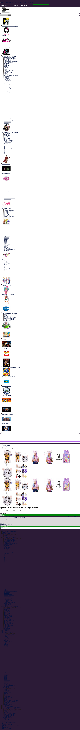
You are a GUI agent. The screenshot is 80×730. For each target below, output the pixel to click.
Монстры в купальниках (8, 85)
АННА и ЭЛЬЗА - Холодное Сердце (10, 184)
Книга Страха (6, 78)
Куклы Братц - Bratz (5, 687)
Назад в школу (6, 146)
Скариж (5, 106)
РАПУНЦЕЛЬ (6, 196)
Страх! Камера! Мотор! (8, 112)
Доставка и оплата (5, 9)
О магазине (4, 8)
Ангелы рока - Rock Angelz (9, 268)
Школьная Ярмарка (7, 121)
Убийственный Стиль (8, 116)
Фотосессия (6, 119)
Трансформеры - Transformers (7, 726)
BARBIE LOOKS (6, 214)
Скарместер (6, 107)
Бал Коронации (7, 136)
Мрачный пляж (7, 91)
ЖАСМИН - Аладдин (7, 189)
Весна (5, 137)
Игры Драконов (7, 143)
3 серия (5, 241)
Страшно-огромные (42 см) (9, 113)
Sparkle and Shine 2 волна (8, 229)
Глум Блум (6, 74)
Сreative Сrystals (7, 230)
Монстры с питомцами (8, 89)
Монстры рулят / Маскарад (9, 88)
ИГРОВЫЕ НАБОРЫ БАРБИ (9, 216)
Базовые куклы (7, 133)
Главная (3, 7)
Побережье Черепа (7, 98)
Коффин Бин (6, 81)
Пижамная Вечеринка (8, 235)
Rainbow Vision (6, 247)
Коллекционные (7, 244)
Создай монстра (7, 109)
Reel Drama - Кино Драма (8, 62)
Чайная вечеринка (7, 153)
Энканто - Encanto (7, 320)
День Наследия (7, 138)
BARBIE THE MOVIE (7, 211)
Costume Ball (6, 245)
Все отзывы (2, 442)
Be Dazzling (6, 228)
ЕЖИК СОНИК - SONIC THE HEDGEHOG (9, 722)
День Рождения (7, 139)
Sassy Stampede (7, 261)
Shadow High (6, 233)
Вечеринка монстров (8, 72)
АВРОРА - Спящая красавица (9, 183)
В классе (5, 73)
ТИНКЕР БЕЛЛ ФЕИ (7, 199)
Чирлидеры (6, 239)
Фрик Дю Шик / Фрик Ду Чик (9, 120)
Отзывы (3, 11)
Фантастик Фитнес (7, 117)
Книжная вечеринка (7, 144)
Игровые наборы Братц (8, 273)
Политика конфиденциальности (6, 519)
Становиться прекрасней (8, 150)
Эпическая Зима (7, 154)
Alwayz (5, 265)
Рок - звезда (6, 237)
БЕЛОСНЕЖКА (6, 188)
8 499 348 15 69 (35, 1)
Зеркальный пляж (7, 142)
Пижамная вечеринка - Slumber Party (11, 271)
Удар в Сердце (6, 152)
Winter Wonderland (7, 231)
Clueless (5, 260)
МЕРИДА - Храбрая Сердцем (9, 191)
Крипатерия (6, 83)
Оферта (1, 520)
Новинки (4, 532)
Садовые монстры (7, 105)
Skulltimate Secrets (7, 60)
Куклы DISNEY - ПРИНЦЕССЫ (7, 632)
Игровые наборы (7, 65)
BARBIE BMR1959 (7, 215)
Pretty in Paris (6, 227)
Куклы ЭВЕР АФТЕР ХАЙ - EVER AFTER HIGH (10, 606)
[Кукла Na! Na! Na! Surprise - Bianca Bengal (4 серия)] (7, 463)
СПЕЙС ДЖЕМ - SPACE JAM (7, 724)
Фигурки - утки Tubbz (6, 723)
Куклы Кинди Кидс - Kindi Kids (7, 706)
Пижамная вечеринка (8, 97)
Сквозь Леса (6, 149)
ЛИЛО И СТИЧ (6, 190)
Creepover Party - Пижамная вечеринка (11, 61)
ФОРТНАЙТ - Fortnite (6, 727)
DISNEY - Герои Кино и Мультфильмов (9, 708)
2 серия (5, 242)
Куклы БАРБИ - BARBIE (6, 650)
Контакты (4, 10)
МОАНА (5, 192)
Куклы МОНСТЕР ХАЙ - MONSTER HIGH (9, 537)
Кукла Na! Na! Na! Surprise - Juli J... (73, 516)
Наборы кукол (6, 66)
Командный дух (7, 79)
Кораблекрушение (7, 80)
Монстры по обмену (7, 87)
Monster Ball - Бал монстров (9, 59)
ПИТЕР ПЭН (6, 194)
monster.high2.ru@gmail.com (19, 517)
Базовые (5, 64)
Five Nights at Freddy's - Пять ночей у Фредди (10, 721)
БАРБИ (5, 209)
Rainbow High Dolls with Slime (9, 232)
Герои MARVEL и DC (5, 719)
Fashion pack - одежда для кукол (10, 249)
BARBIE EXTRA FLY (7, 212)
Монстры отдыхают (7, 86)
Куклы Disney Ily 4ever (6, 705)
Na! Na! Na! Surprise (7, 45)
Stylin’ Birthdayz (7, 262)
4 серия (5, 240)
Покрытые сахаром (7, 147)
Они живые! (6, 95)
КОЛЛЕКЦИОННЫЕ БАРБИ (9, 210)
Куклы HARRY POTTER (6, 630)
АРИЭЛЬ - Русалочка (7, 185)
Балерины (6, 69)
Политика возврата (5, 12)
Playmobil (4, 718)
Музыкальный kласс (7, 92)
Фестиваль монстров (8, 118)
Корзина (1, 527)
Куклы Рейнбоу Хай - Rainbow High (8, 660)
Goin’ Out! (5, 270)
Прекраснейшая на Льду (8, 148)
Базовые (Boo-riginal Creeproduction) (10, 58)
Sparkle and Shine (7, 234)
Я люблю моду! (6, 123)
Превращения (6, 99)
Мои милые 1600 (7, 84)
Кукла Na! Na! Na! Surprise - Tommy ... (7, 516)
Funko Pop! (4, 720)
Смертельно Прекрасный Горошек (10, 108)
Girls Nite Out (6, 269)
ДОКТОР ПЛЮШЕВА (7, 316)
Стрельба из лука (7, 151)
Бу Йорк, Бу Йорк (7, 71)
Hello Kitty (6, 264)
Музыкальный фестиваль (8, 93)
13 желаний (6, 67)
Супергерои (6, 115)
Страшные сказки (7, 114)
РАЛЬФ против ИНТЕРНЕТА (9, 319)
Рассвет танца (6, 103)
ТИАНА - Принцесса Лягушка (9, 198)
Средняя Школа (7, 236)
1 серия (5, 243)
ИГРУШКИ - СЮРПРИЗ (6, 533)
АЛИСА (5, 315)
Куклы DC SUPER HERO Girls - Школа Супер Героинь (11, 707)
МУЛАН (5, 193)
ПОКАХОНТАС (6, 195)
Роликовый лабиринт (8, 104)
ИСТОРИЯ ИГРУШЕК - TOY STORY (10, 317)
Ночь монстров (7, 94)
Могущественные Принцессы (9, 145)
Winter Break (6, 238)
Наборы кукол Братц (8, 275)
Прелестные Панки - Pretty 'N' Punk (10, 272)
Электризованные (7, 122)
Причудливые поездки (8, 102)
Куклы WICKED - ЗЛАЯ (6, 631)
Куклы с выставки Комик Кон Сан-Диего (9, 531)
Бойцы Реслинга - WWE (6, 728)
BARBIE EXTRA (6, 213)
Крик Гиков (6, 82)
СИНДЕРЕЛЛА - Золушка (8, 197)
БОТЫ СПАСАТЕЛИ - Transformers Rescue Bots (10, 725)
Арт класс (6, 68)
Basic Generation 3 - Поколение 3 (10, 57)
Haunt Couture (6, 63)
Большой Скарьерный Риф (9, 70)
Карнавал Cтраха (7, 76)
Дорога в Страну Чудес (8, 140)
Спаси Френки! (6, 111)
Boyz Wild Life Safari (7, 263)
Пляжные (5, 246)
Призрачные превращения (9, 100)
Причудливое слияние (8, 101)
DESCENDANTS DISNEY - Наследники (10, 314)
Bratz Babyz (6, 274)
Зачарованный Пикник (8, 141)
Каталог (1, 528)
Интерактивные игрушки (7, 717)
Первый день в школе (8, 96)
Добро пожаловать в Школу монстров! (11, 75)
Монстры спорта (7, 90)
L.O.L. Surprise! (6, 46)
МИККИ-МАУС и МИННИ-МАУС (9, 318)
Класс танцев (6, 77)
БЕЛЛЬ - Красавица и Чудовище (10, 186)
